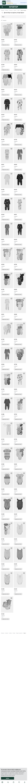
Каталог (11, 10)
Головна (2, 10)
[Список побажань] (19, 782)
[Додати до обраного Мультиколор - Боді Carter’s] (11, 24)
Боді (3, 16)
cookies (17, 769)
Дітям (15, 10)
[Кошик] (13, 782)
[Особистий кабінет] (24, 782)
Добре (7, 778)
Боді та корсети (19, 633)
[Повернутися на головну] (13, 7)
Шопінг (6, 10)
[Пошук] (2, 7)
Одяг (19, 10)
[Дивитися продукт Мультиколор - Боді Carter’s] (7, 55)
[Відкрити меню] (8, 782)
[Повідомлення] (24, 7)
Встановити (24, 2)
